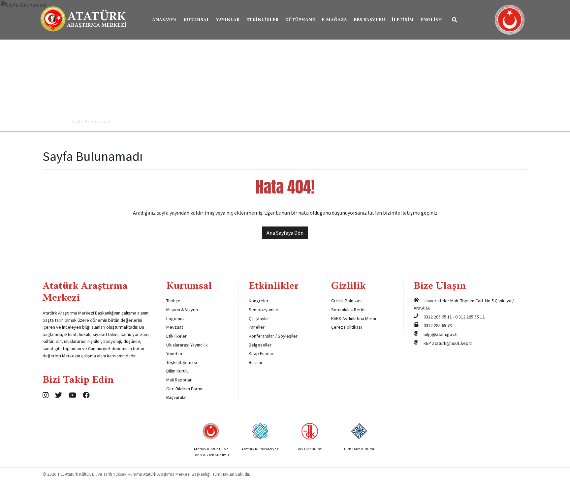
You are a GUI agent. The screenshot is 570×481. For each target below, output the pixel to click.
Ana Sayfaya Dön (285, 232)
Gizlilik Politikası (347, 301)
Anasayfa (164, 20)
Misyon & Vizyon (182, 310)
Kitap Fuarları (261, 353)
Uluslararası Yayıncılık (187, 345)
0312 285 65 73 (438, 325)
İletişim (403, 20)
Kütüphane (300, 20)
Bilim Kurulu (177, 371)
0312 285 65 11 (438, 317)
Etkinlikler (262, 20)
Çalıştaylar (259, 318)
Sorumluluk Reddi (348, 310)
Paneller (257, 327)
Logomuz (175, 318)
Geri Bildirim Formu (185, 389)
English (431, 20)
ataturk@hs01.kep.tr (452, 343)
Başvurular (176, 397)
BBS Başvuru (369, 20)
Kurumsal (196, 20)
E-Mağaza (334, 20)
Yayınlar (227, 20)
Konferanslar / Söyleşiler (273, 336)
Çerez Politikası (346, 327)
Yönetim (174, 353)
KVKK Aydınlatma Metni (353, 318)
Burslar (256, 362)
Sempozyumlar (263, 310)
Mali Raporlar (179, 380)
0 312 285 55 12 (470, 317)
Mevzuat (174, 327)
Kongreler (259, 301)
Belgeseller (260, 345)
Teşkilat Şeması (181, 362)
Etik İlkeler (176, 336)
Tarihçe (173, 301)
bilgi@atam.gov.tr (441, 334)
